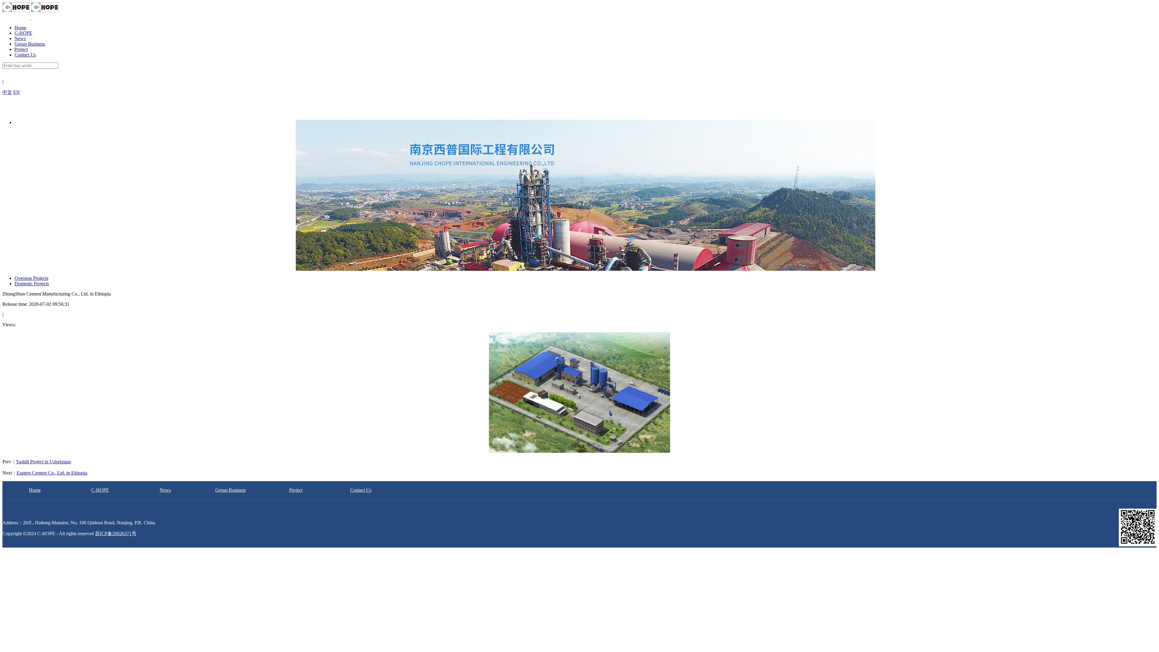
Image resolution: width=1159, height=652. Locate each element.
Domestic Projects (31, 283)
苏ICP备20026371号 (115, 533)
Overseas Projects (31, 278)
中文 (7, 92)
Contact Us (25, 54)
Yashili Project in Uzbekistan (43, 461)
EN (16, 92)
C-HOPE (23, 33)
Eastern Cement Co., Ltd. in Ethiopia (52, 472)
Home (20, 27)
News (20, 38)
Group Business (29, 43)
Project (21, 49)
